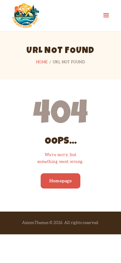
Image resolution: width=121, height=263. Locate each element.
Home (42, 62)
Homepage (60, 180)
